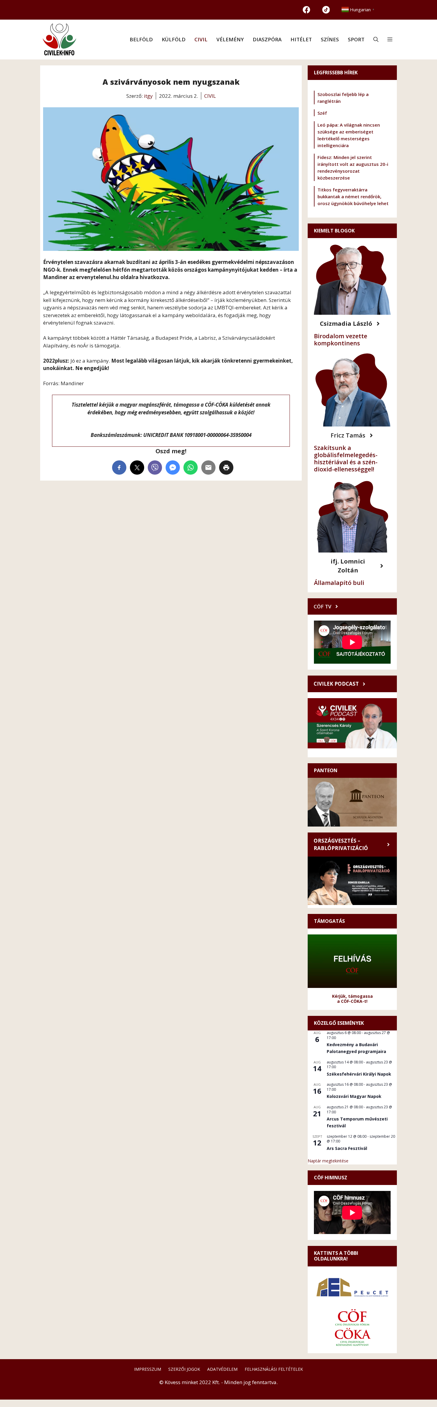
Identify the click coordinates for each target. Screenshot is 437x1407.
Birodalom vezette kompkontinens (340, 339)
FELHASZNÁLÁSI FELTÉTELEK (274, 1369)
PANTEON (325, 770)
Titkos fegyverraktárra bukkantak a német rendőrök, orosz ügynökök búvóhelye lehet (353, 196)
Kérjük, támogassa (352, 996)
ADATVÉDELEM (222, 1369)
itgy (148, 95)
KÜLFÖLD (174, 39)
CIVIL (201, 39)
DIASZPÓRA (267, 39)
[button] (376, 39)
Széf (322, 113)
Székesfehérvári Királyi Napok (359, 1074)
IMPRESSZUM (147, 1369)
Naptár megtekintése (328, 1161)
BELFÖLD (141, 39)
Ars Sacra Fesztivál (347, 1148)
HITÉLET (301, 39)
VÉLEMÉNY (230, 39)
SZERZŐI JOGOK (184, 1369)
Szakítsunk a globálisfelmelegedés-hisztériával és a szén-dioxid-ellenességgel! (346, 458)
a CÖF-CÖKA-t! (352, 1001)
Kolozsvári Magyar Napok (354, 1096)
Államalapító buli (339, 583)
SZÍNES (330, 39)
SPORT (356, 39)
